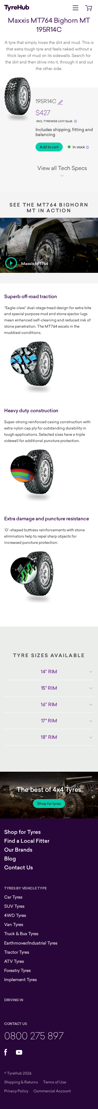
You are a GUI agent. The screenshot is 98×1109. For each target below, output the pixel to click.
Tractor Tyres (16, 952)
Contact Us (18, 867)
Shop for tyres (49, 803)
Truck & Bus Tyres (21, 933)
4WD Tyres (15, 915)
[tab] (62, 171)
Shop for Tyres (22, 832)
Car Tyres (13, 897)
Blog (10, 858)
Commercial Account (52, 1090)
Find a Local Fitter (26, 841)
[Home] (16, 8)
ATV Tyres (14, 961)
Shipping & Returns (21, 1081)
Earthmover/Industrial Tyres (30, 943)
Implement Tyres (20, 979)
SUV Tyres (14, 906)
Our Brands (18, 849)
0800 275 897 (34, 1035)
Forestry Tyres (17, 970)
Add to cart (49, 147)
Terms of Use (54, 1081)
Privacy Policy (16, 1090)
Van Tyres (13, 924)
